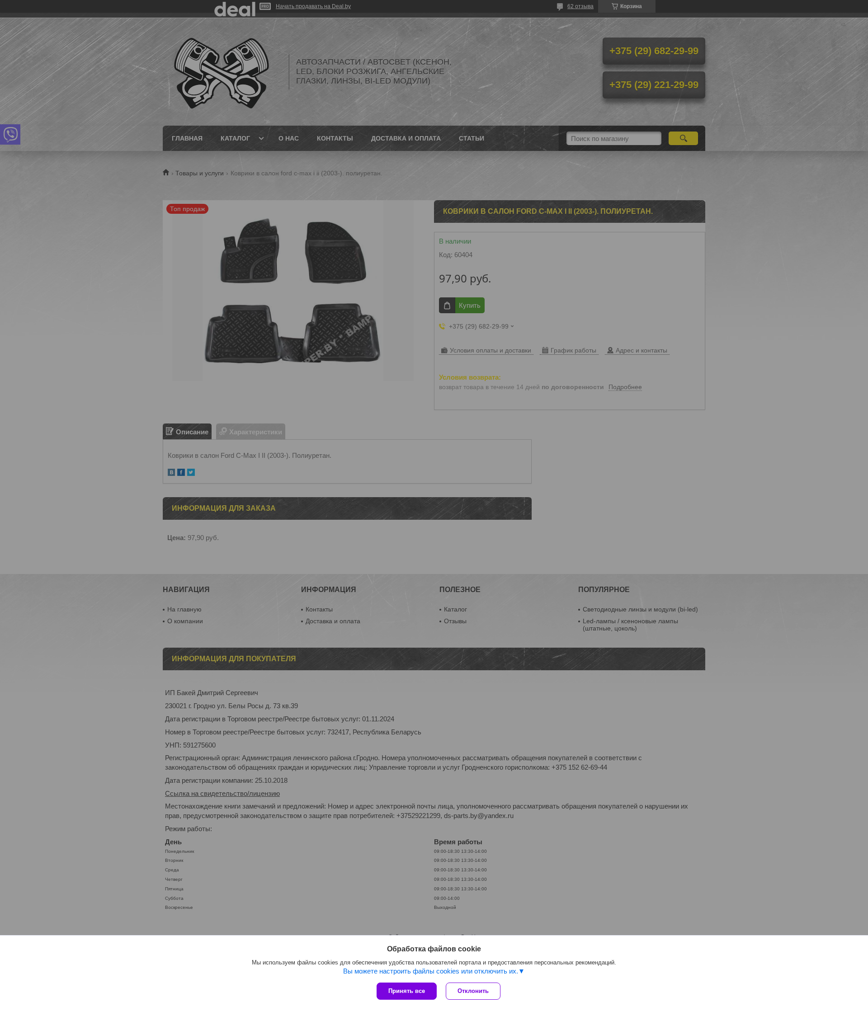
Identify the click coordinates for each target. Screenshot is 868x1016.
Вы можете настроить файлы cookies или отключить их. (430, 971)
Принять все (406, 991)
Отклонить (473, 991)
